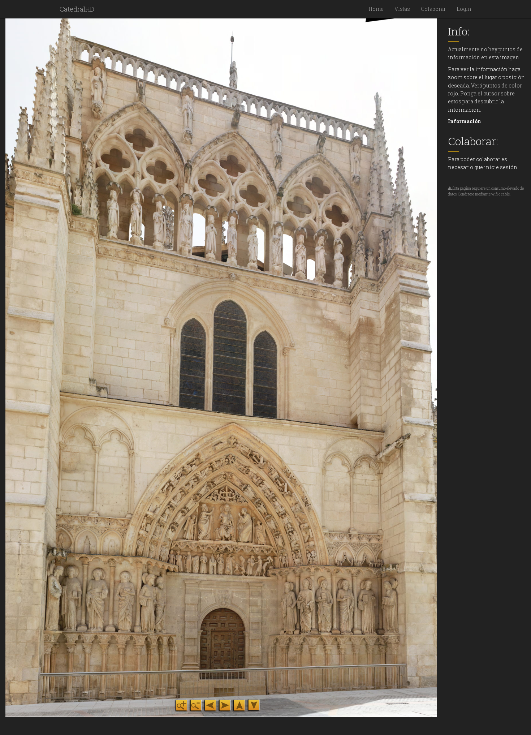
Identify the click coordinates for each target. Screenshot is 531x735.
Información (464, 121)
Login (464, 8)
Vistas (402, 8)
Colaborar (433, 8)
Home (376, 8)
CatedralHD (77, 9)
